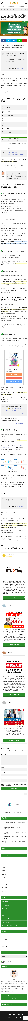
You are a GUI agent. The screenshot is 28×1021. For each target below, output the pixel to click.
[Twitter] (8, 40)
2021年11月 (4, 884)
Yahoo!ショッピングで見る (14, 381)
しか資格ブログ (18, 1017)
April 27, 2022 (20, 68)
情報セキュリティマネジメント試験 (10, 925)
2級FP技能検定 (6, 901)
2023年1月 (4, 863)
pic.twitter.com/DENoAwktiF (12, 64)
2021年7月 (4, 891)
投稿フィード (4, 939)
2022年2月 (4, 877)
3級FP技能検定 (6, 905)
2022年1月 (4, 881)
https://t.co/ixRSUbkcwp (11, 62)
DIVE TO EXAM (18, 445)
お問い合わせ (21, 6)
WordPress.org (5, 946)
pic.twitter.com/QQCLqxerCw (12, 410)
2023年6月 (4, 860)
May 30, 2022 (20, 506)
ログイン (3, 936)
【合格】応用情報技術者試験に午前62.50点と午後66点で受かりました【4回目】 (13, 823)
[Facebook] (3, 40)
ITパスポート (5, 908)
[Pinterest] (24, 40)
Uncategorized (6, 918)
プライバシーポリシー (18, 1014)
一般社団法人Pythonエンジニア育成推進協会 (12, 423)
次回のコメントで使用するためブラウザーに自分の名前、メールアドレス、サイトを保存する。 (14, 785)
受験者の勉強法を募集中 (12, 6)
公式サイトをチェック (14, 644)
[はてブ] (14, 40)
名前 (2, 767)
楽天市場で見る (14, 378)
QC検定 (4, 915)
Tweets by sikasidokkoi (5, 1007)
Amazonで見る (14, 374)
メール (3, 772)
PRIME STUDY (5, 447)
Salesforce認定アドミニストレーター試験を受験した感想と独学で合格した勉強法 (14, 833)
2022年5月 (4, 874)
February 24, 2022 (21, 413)
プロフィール (3, 6)
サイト (2, 778)
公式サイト (14, 597)
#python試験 (18, 61)
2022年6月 (4, 870)
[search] (25, 794)
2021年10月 (4, 887)
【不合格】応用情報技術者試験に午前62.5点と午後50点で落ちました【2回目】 (14, 837)
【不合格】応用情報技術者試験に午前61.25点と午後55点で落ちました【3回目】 (13, 828)
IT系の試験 (9, 9)
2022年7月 (4, 867)
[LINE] (19, 40)
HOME (3, 9)
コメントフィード (5, 942)
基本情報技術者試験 (7, 922)
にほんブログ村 (4, 962)
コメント (3, 754)
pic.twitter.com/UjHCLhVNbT (12, 502)
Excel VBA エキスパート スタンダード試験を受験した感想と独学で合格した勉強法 (14, 842)
